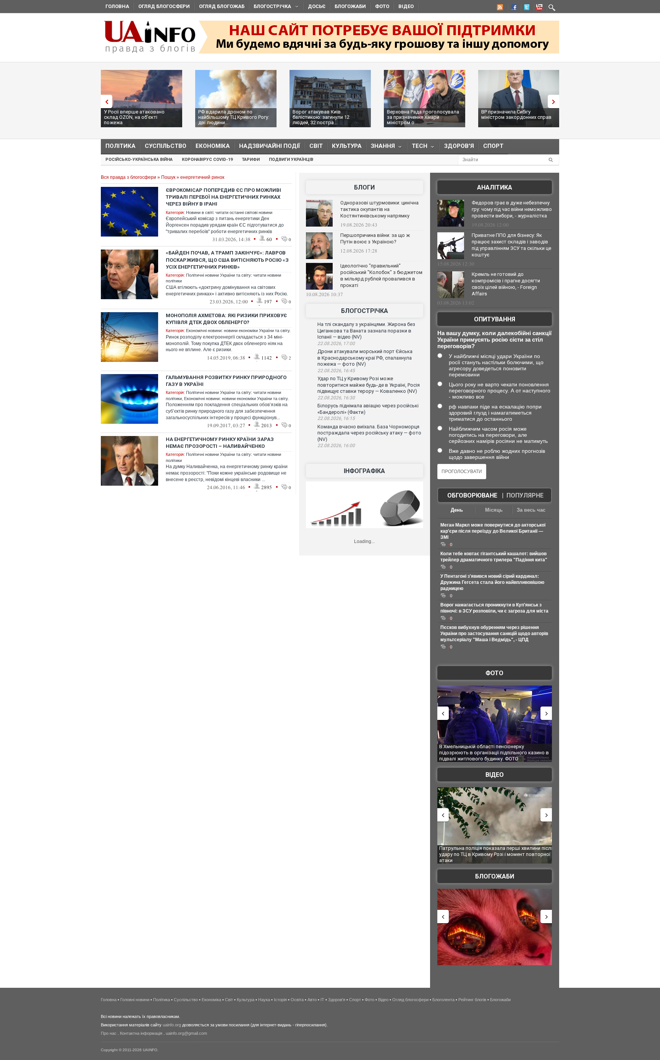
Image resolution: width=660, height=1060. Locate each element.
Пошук (168, 177)
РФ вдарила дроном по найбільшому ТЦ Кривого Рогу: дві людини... (233, 117)
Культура (347, 146)
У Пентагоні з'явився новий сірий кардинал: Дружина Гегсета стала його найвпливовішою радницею (492, 582)
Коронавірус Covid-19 (207, 159)
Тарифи (251, 159)
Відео (406, 6)
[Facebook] (512, 8)
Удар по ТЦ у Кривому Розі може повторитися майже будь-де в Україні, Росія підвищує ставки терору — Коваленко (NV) (368, 385)
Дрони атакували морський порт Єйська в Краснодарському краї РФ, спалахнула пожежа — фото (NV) (364, 357)
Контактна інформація (141, 1033)
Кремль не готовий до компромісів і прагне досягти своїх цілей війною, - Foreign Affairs (506, 284)
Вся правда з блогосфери (128, 177)
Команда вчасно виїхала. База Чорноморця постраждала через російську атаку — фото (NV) (369, 433)
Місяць (494, 510)
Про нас (108, 1033)
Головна (117, 6)
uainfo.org (172, 1025)
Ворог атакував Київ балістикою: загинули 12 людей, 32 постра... (321, 117)
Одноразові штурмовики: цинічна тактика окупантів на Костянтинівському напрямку (379, 209)
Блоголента (443, 999)
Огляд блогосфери (164, 6)
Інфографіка (364, 471)
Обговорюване (472, 495)
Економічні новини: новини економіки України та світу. (238, 330)
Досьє (316, 6)
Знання (380, 148)
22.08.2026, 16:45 (336, 370)
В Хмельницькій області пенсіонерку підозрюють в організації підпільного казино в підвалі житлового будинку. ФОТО (494, 752)
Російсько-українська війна (139, 159)
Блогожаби (350, 6)
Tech (417, 148)
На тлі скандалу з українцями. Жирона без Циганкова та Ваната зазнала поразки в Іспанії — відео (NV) (366, 330)
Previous (104, 101)
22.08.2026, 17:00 (336, 343)
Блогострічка (270, 7)
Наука (264, 999)
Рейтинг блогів (472, 999)
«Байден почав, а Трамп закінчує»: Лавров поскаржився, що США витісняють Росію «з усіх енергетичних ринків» (227, 259)
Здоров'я (459, 146)
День (457, 510)
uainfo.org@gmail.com (186, 1033)
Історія (280, 999)
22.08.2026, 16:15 (336, 418)
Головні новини (134, 999)
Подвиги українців (291, 159)
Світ (316, 146)
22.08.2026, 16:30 (336, 397)
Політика (120, 146)
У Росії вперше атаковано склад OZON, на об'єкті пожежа (134, 117)
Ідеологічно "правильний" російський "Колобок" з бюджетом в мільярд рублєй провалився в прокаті (381, 275)
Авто (312, 999)
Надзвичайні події (269, 146)
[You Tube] (538, 8)
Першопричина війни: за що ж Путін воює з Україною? (375, 238)
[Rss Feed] (499, 8)
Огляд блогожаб (221, 6)
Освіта (297, 999)
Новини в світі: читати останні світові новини (229, 212)
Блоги (364, 187)
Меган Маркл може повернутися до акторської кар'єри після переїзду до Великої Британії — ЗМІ (492, 531)
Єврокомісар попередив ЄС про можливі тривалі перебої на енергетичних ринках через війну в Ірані (223, 197)
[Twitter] (525, 8)
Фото (382, 6)
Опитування (494, 319)
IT (322, 999)
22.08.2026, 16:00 (336, 445)
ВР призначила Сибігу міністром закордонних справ (516, 114)
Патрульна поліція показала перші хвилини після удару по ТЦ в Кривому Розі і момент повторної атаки (496, 854)
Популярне (525, 495)
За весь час (531, 510)
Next (555, 101)
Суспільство (165, 146)
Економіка (213, 146)
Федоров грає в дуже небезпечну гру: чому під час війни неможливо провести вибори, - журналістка (512, 209)
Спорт (493, 146)
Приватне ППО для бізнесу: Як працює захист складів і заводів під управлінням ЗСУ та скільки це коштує (511, 245)
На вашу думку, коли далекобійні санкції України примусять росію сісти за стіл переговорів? (494, 339)
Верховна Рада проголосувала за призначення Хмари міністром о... (423, 117)
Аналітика (494, 187)
